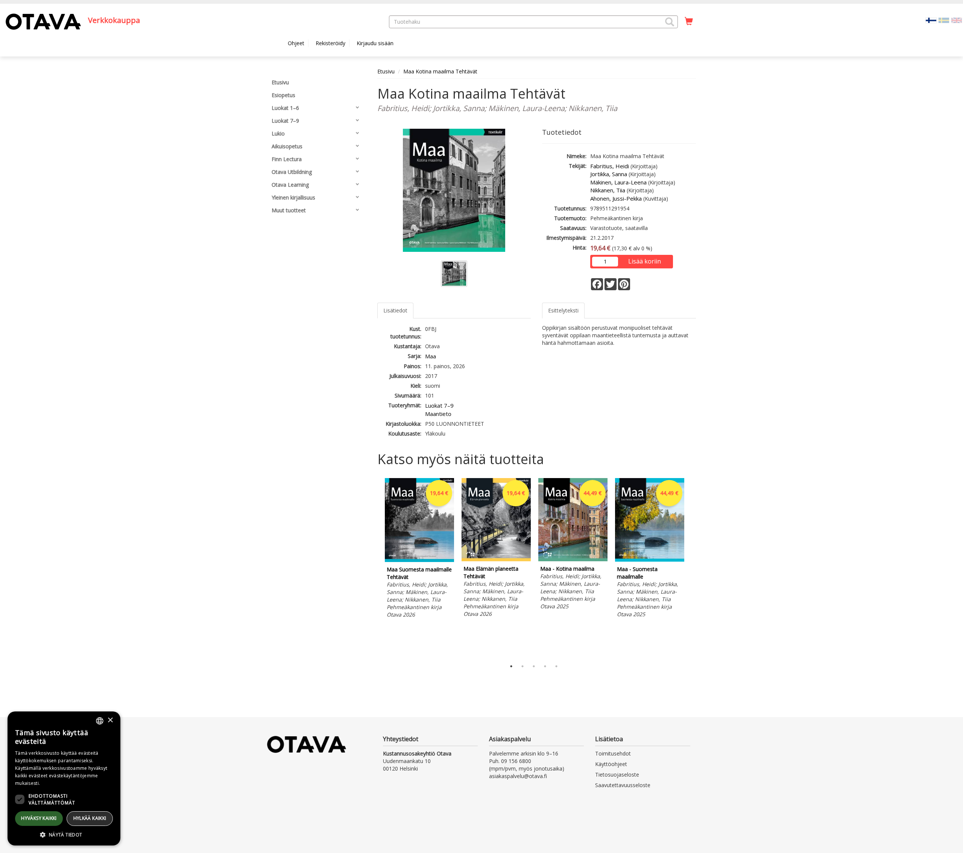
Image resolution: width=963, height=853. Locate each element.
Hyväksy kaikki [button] (39, 818)
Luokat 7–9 (439, 405)
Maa (430, 356)
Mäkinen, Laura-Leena (618, 182)
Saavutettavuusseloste (622, 785)
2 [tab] (522, 666)
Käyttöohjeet (611, 764)
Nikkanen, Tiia (607, 190)
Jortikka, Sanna (608, 174)
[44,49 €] (573, 559)
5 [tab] (556, 666)
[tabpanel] (419, 549)
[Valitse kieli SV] (943, 19)
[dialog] (64, 778)
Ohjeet (296, 43)
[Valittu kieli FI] (931, 19)
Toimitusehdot (613, 753)
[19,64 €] (419, 560)
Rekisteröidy (330, 43)
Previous (375, 567)
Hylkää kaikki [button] (89, 818)
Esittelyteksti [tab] (563, 310)
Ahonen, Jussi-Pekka (616, 198)
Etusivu (386, 71)
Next (692, 567)
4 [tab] (545, 666)
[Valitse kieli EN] (956, 19)
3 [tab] (534, 666)
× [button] (110, 720)
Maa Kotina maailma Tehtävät (440, 71)
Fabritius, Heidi (609, 166)
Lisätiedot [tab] (395, 310)
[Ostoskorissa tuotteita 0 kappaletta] (689, 21)
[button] (669, 21)
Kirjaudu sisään (375, 43)
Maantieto (438, 413)
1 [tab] (511, 666)
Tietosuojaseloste (617, 774)
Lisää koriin (644, 261)
